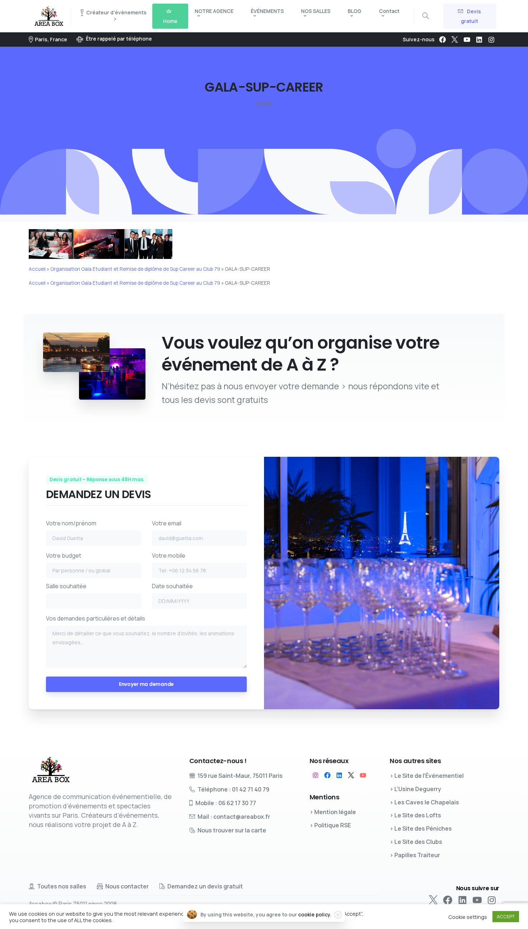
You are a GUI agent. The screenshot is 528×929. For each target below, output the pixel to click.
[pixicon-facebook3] (327, 775)
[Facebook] (442, 39)
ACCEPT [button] (506, 916)
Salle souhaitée (66, 586)
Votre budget (63, 555)
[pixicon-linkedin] (339, 775)
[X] (455, 39)
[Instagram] (491, 39)
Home (264, 103)
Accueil (37, 269)
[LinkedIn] (479, 39)
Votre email (166, 523)
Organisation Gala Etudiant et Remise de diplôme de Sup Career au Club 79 (135, 269)
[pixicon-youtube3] (363, 775)
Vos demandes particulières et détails (95, 618)
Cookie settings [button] (467, 917)
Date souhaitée (172, 586)
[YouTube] (467, 39)
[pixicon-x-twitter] (351, 775)
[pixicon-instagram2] (315, 775)
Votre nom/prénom (71, 523)
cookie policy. (315, 914)
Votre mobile (168, 555)
